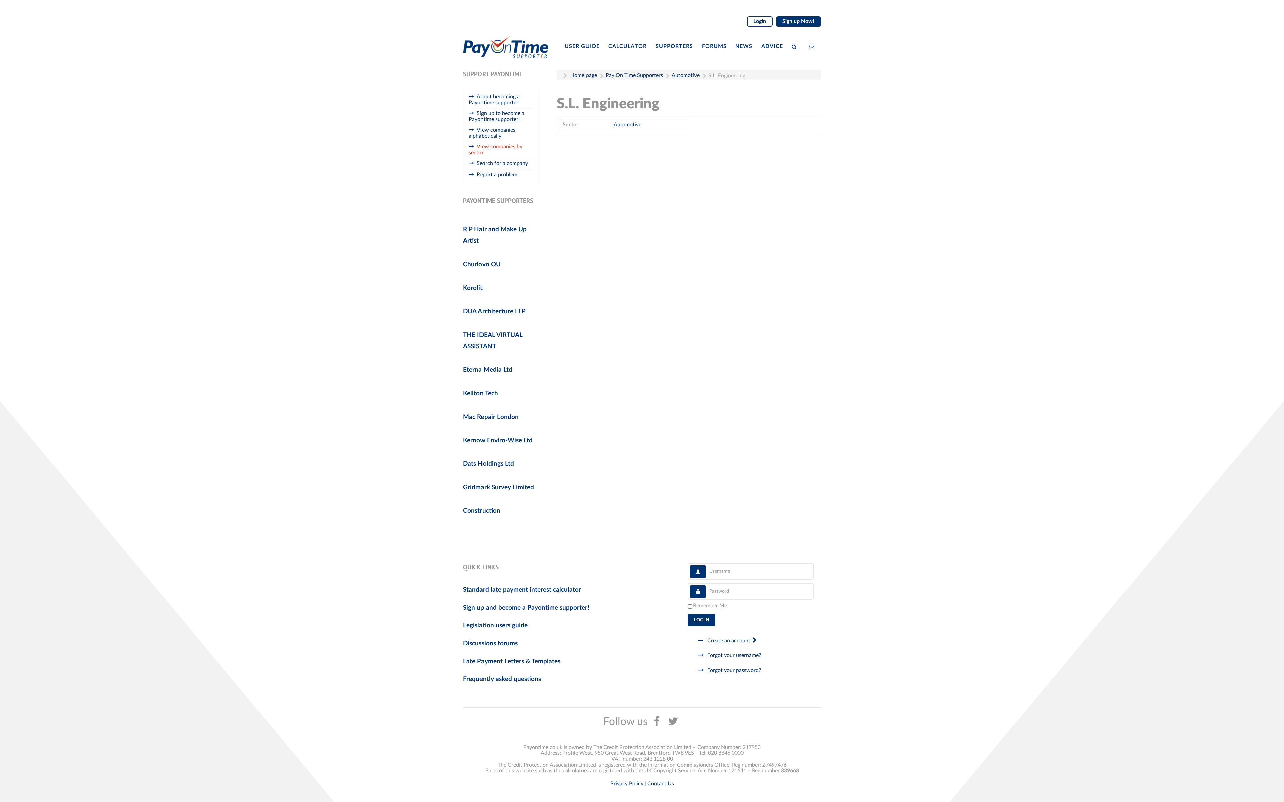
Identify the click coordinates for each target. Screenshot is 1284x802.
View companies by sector (495, 149)
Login (759, 21)
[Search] (796, 46)
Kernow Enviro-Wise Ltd (498, 440)
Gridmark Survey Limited (498, 487)
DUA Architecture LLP (494, 311)
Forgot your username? (733, 655)
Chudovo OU (482, 264)
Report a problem (497, 174)
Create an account (729, 640)
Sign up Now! (798, 21)
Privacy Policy (626, 783)
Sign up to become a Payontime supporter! (496, 116)
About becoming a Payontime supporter (494, 99)
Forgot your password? (733, 670)
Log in (701, 620)
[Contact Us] (813, 46)
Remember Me (710, 605)
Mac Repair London (491, 417)
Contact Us (660, 783)
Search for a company (502, 163)
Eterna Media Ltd (487, 370)
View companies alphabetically (492, 133)
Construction (481, 511)
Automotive (627, 124)
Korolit (473, 288)
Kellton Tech (480, 393)
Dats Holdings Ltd (488, 464)
